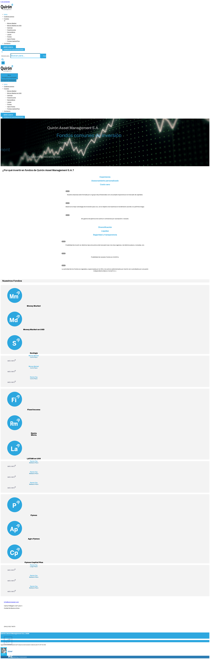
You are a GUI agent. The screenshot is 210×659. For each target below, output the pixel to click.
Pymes (9, 37)
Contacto (7, 43)
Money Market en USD (14, 25)
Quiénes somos (9, 16)
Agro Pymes (11, 39)
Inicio (5, 14)
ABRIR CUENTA (8, 47)
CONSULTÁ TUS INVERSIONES (14, 49)
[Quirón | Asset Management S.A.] (7, 10)
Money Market (11, 23)
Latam (9, 34)
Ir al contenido (5, 2)
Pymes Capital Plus (13, 41)
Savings (10, 28)
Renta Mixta (11, 32)
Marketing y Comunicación (20, 657)
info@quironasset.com (11, 602)
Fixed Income (11, 30)
